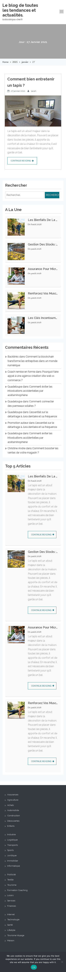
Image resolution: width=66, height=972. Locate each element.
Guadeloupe (15, 386)
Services (11, 900)
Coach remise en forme (21, 371)
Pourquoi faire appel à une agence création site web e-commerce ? (33, 376)
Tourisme (11, 885)
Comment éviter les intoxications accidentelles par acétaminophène (30, 391)
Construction (13, 815)
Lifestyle (11, 930)
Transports (12, 845)
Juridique (11, 855)
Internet (11, 914)
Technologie (13, 919)
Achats (10, 805)
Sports (10, 850)
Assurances (12, 794)
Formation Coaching (17, 890)
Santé (10, 924)
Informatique (13, 866)
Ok (33, 967)
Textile (10, 879)
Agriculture (12, 800)
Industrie (11, 834)
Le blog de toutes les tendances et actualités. (20, 10)
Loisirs (10, 895)
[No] (62, 962)
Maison (10, 940)
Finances (11, 906)
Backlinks (13, 356)
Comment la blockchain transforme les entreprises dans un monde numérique (32, 361)
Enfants (10, 826)
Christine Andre (16, 448)
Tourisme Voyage (15, 935)
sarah (33, 91)
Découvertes (13, 821)
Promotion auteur (18, 422)
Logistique (12, 839)
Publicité (11, 874)
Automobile (13, 810)
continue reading (21, 161)
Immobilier (12, 860)
